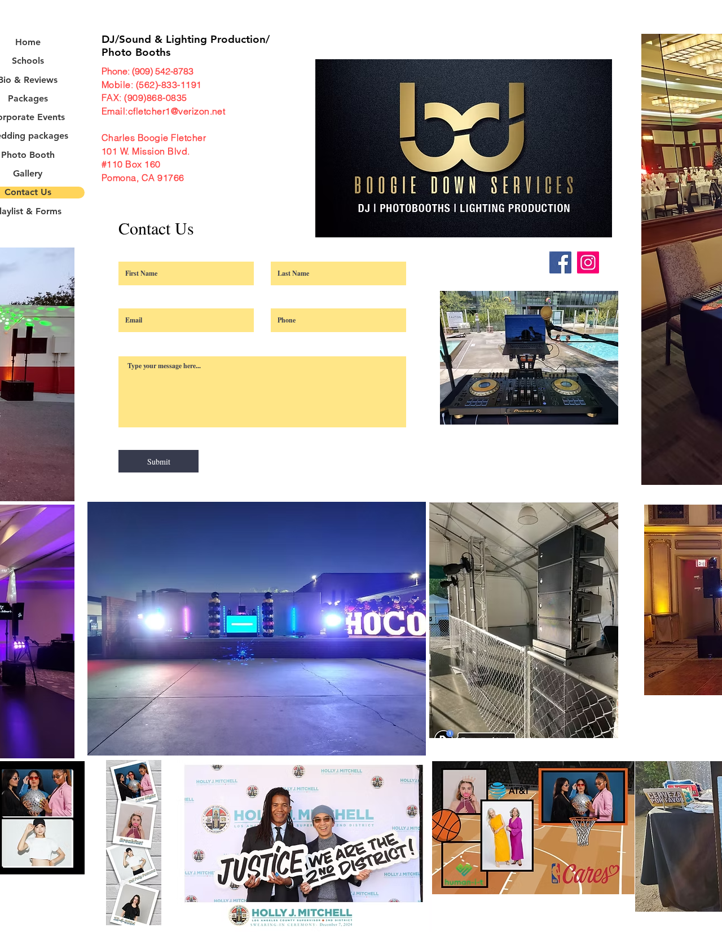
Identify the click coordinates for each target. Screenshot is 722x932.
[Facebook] (560, 262)
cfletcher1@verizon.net (177, 111)
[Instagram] (588, 262)
